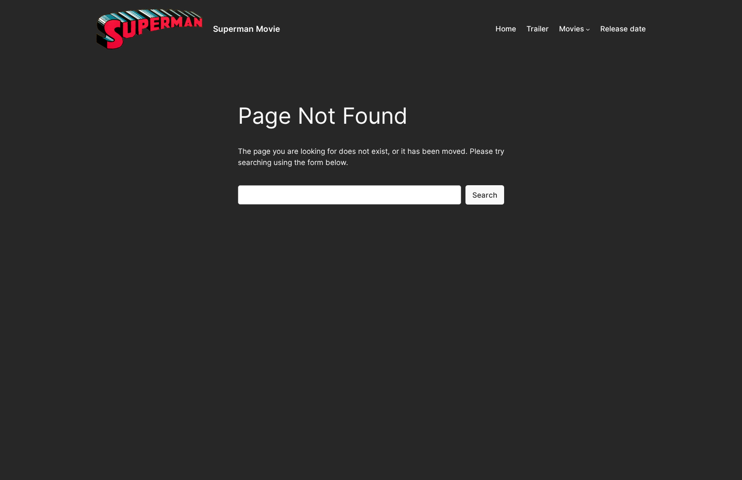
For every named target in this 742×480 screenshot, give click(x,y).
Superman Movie (246, 29)
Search (484, 195)
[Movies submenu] (588, 29)
